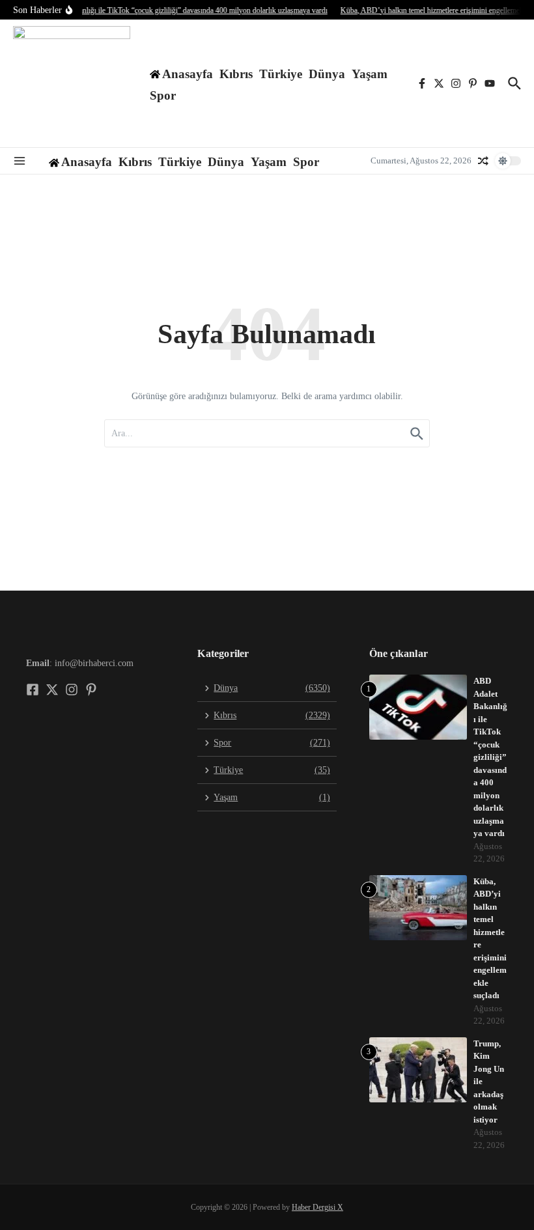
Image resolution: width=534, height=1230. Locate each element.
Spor (163, 95)
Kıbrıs (236, 74)
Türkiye (280, 74)
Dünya (327, 74)
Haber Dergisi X (317, 1207)
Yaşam (369, 74)
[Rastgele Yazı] (483, 161)
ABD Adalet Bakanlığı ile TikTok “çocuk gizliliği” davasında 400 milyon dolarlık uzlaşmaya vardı (490, 757)
